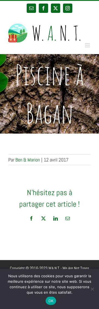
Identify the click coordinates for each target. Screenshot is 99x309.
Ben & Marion (27, 160)
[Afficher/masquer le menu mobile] (88, 45)
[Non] (92, 289)
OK (51, 301)
